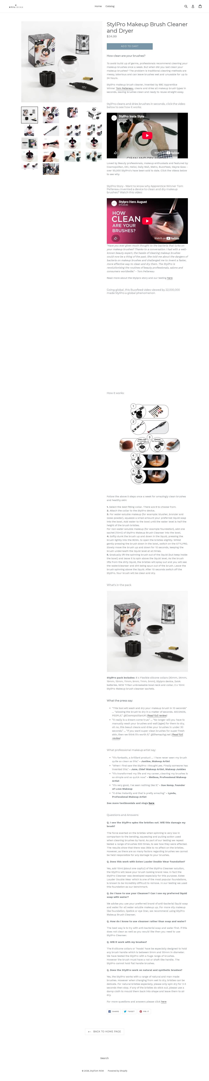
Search (104, 1058)
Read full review (156, 715)
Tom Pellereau (124, 88)
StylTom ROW (97, 1071)
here (170, 277)
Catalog (110, 6)
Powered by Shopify (117, 1071)
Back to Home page (107, 1031)
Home (98, 6)
